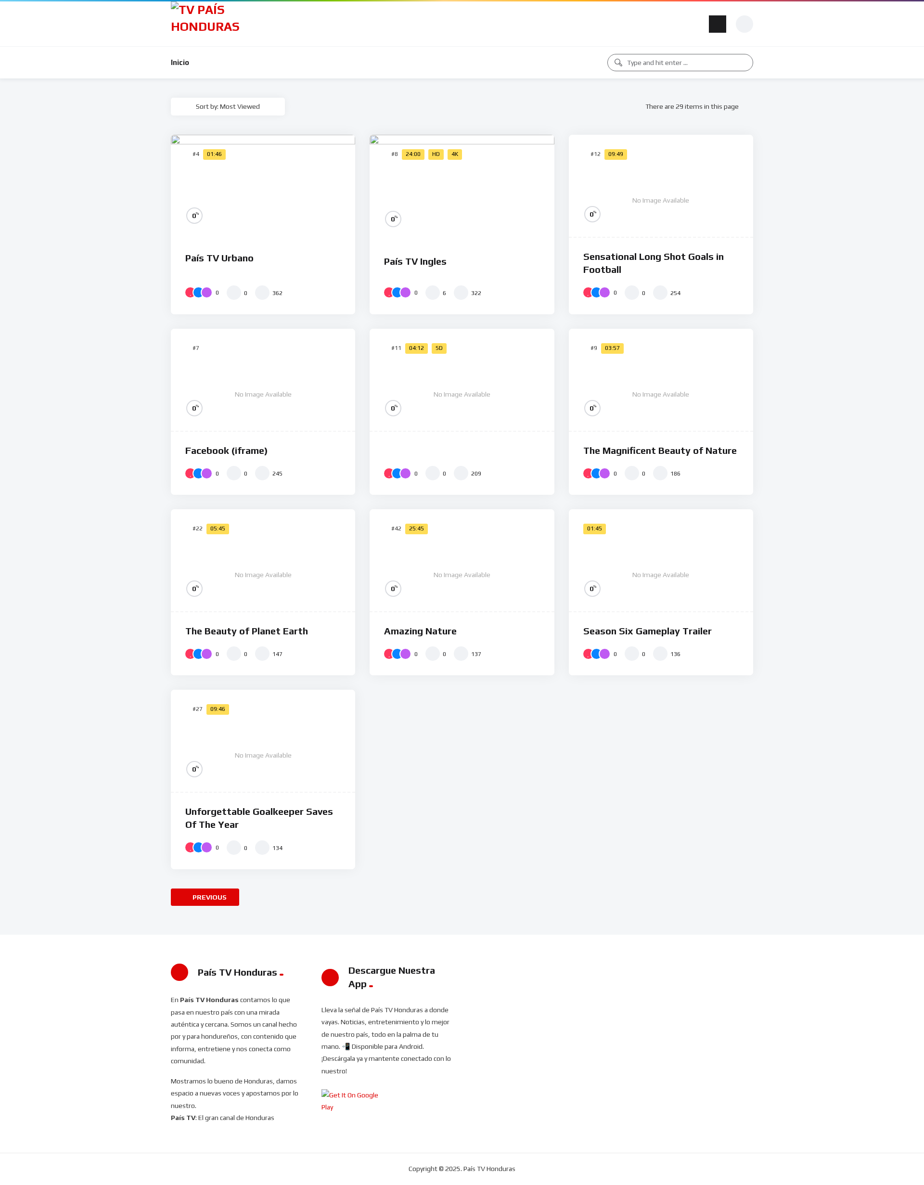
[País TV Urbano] (263, 187)
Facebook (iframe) (226, 450)
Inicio (180, 62)
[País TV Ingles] (462, 189)
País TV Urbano (219, 257)
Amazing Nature (420, 630)
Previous (209, 897)
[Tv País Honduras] (209, 23)
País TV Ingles (415, 261)
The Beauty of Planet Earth (246, 630)
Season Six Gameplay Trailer (647, 630)
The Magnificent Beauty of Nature (660, 450)
